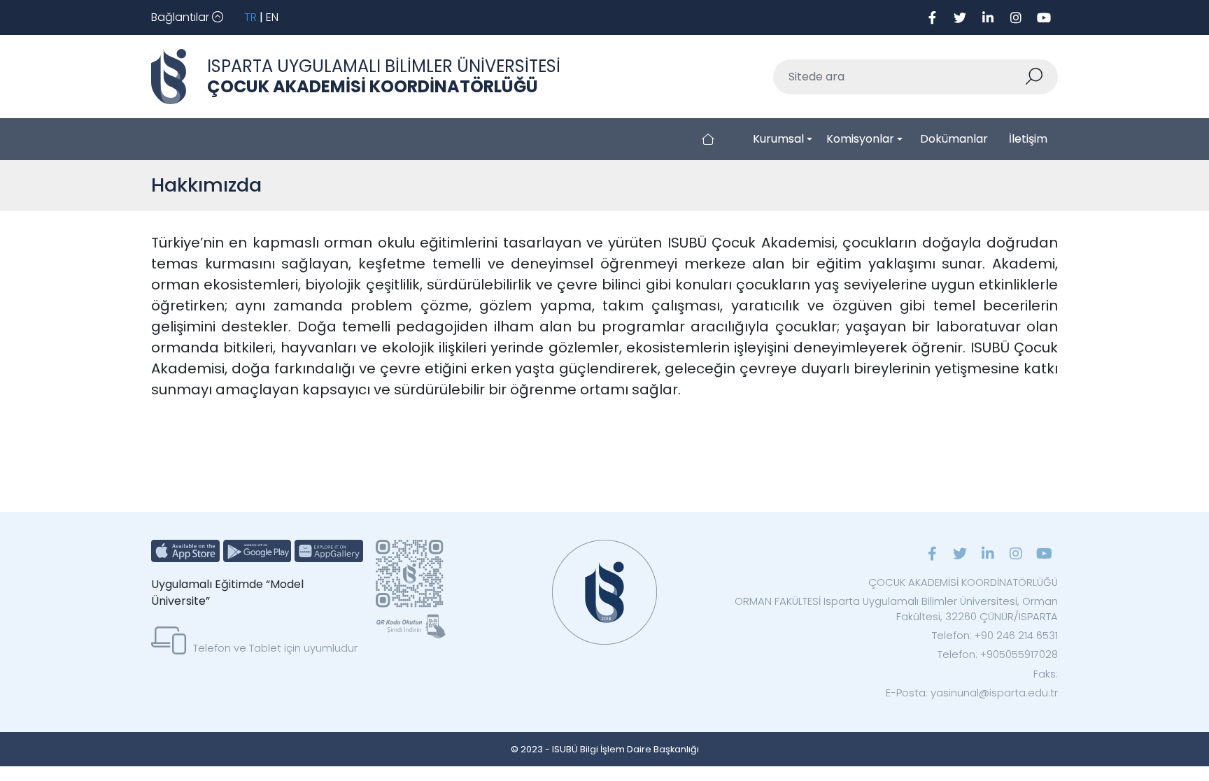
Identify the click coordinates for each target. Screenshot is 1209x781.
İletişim (1028, 139)
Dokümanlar (954, 139)
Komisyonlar (860, 139)
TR (250, 17)
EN (272, 17)
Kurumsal (778, 139)
